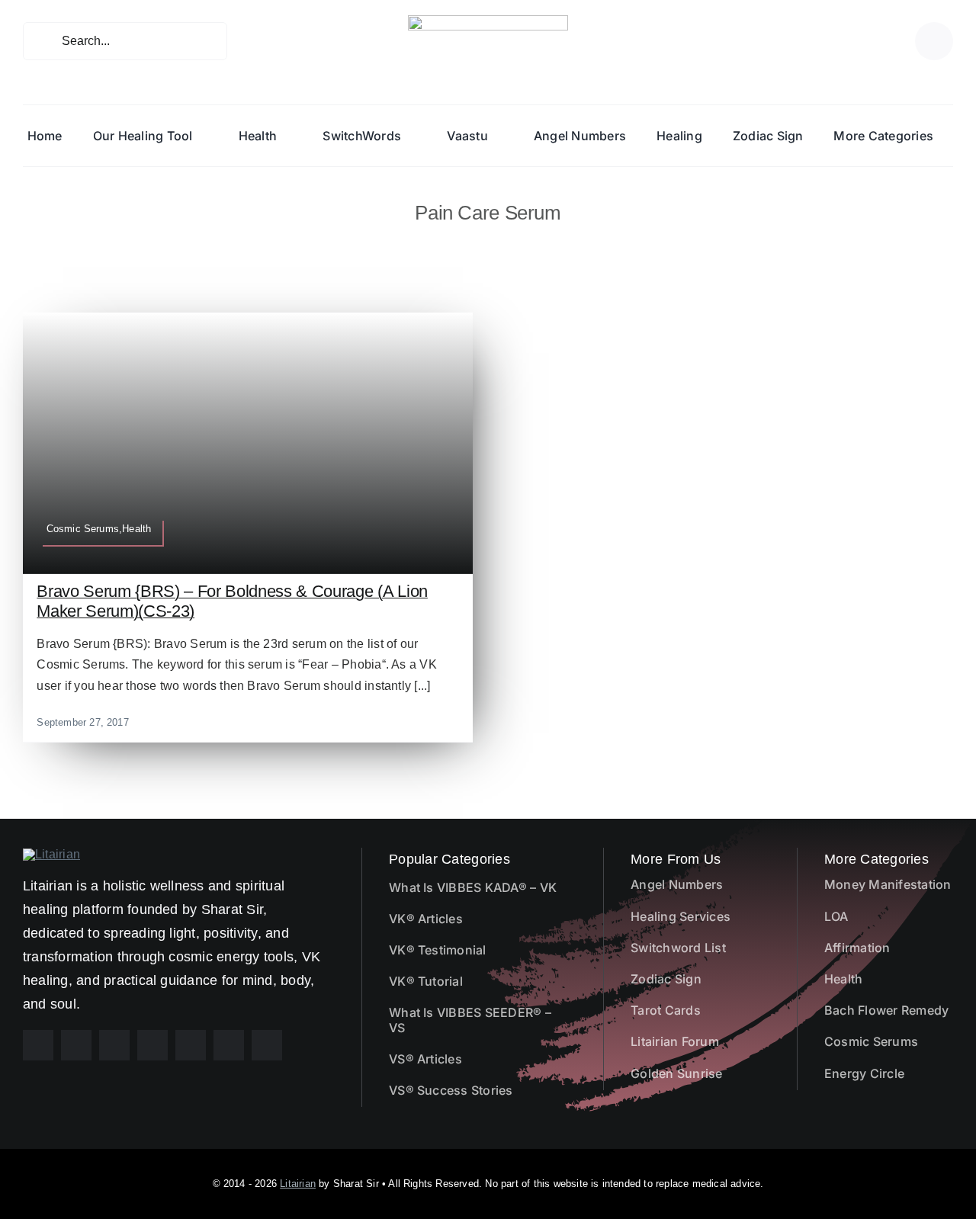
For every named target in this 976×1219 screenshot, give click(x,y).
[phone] (267, 1045)
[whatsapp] (190, 1045)
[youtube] (152, 1045)
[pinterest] (114, 1045)
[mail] (229, 1045)
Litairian (298, 1183)
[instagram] (76, 1045)
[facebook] (38, 1045)
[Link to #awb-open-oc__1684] (934, 41)
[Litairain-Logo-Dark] (488, 20)
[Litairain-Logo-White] (51, 854)
